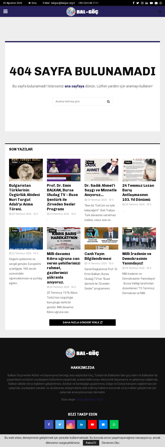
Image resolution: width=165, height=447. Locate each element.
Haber (15, 162)
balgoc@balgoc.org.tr (89, 399)
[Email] (103, 424)
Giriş (33, 3)
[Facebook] (48, 424)
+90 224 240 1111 (88, 3)
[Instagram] (70, 424)
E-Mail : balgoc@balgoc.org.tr (59, 3)
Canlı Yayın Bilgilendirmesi (98, 256)
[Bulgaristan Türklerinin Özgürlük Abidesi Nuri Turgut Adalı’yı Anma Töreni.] (26, 170)
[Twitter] (59, 424)
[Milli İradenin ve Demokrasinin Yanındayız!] (139, 238)
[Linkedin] (81, 424)
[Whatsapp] (114, 424)
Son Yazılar (21, 149)
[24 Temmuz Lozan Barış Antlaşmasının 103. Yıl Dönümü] (139, 170)
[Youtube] (92, 424)
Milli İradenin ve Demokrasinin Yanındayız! (136, 259)
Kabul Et (91, 442)
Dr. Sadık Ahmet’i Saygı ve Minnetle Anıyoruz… (101, 190)
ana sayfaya (74, 86)
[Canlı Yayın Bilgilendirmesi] (101, 238)
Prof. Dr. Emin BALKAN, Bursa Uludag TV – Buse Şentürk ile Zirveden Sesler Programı (62, 197)
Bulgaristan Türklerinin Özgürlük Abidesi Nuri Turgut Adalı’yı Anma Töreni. (24, 197)
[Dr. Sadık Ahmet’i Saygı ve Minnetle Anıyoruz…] (101, 170)
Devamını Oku (110, 442)
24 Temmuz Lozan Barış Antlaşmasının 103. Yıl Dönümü (138, 192)
